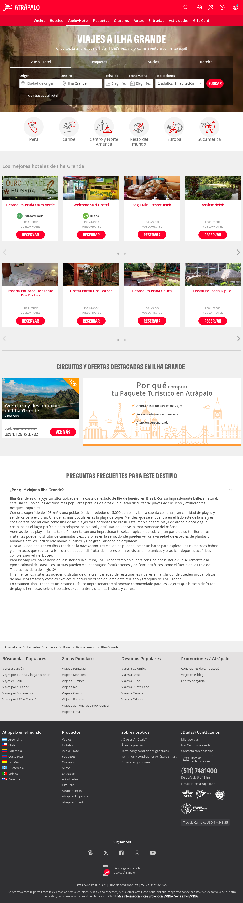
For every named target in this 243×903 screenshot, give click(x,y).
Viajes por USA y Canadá (19, 699)
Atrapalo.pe (13, 647)
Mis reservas (190, 740)
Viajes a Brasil (131, 675)
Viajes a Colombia (134, 668)
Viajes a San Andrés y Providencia (85, 705)
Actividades (70, 779)
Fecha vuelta (138, 76)
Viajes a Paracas (73, 699)
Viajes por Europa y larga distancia (26, 675)
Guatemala (16, 768)
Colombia (15, 751)
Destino (66, 76)
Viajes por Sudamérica (17, 693)
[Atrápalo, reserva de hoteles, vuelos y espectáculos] (22, 7)
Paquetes (33, 647)
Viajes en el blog (192, 675)
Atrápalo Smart (72, 802)
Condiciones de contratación (201, 668)
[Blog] (90, 852)
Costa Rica (15, 756)
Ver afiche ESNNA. (186, 896)
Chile (11, 745)
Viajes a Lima (71, 712)
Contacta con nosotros (197, 751)
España (13, 762)
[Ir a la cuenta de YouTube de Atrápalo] (153, 853)
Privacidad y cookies (136, 762)
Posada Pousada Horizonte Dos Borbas (30, 293)
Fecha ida (111, 76)
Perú (33, 139)
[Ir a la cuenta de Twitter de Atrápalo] (106, 853)
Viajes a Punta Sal (74, 668)
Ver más (63, 432)
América (51, 647)
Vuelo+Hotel (70, 751)
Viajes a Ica (69, 687)
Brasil (66, 647)
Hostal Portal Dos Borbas (91, 291)
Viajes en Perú (12, 681)
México (13, 773)
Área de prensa (132, 745)
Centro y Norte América (104, 141)
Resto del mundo (139, 141)
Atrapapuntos (72, 790)
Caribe (69, 139)
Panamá (14, 779)
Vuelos (66, 739)
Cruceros (68, 762)
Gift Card (68, 785)
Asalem (208, 205)
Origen (24, 76)
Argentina (15, 739)
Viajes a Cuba (131, 681)
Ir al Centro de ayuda (195, 745)
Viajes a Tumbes (73, 681)
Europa (174, 139)
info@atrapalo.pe (203, 784)
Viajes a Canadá (132, 693)
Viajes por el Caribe (15, 687)
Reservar (30, 235)
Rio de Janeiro (85, 647)
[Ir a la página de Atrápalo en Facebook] (121, 853)
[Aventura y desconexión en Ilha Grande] (40, 398)
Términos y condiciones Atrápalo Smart (149, 756)
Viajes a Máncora (74, 675)
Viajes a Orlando (133, 699)
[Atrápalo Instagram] (137, 853)
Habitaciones (165, 76)
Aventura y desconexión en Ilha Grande (33, 408)
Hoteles (67, 745)
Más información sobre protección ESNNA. (145, 896)
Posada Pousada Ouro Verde (30, 205)
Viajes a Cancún (13, 668)
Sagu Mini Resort (148, 205)
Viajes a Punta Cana (135, 687)
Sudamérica (209, 139)
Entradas (68, 773)
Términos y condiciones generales (145, 751)
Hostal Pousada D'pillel (212, 291)
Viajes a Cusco (72, 693)
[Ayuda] (222, 7)
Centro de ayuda (193, 681)
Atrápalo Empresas (75, 796)
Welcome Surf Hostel (91, 205)
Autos (66, 768)
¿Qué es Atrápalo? (134, 739)
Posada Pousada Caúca (152, 291)
